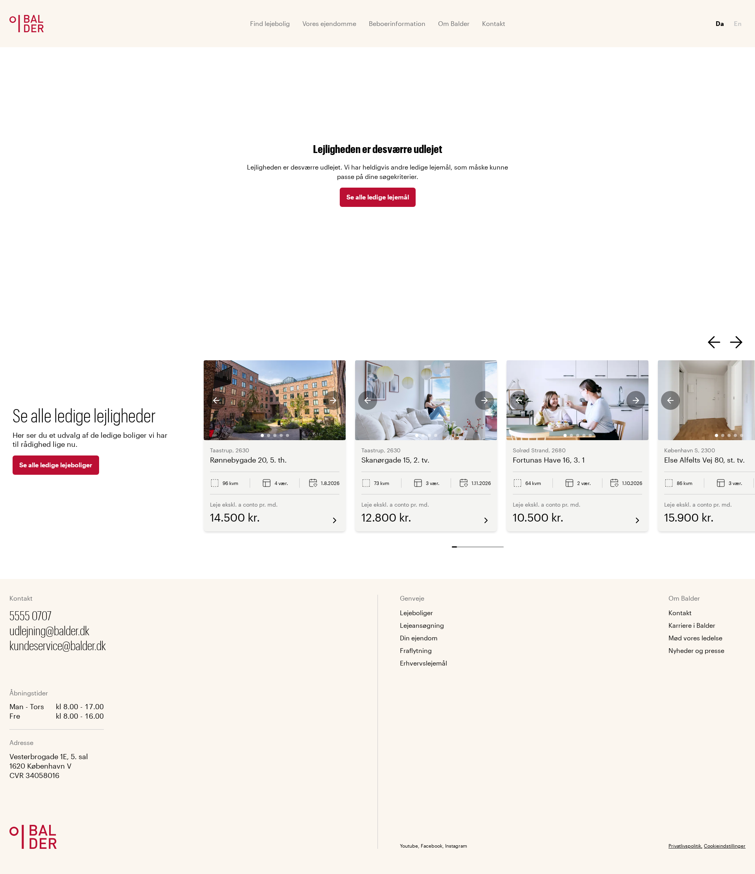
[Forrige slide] (714, 342)
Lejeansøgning (422, 625)
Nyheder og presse (696, 650)
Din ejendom (419, 638)
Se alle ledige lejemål (377, 197)
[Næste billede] (333, 400)
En (738, 23)
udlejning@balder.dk (49, 630)
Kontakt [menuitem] (493, 23)
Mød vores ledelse (695, 638)
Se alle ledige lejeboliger (55, 464)
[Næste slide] (736, 342)
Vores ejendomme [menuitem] (329, 23)
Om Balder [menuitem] (454, 23)
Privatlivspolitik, (685, 845)
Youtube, (409, 845)
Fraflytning (416, 650)
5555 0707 (30, 615)
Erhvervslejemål (423, 663)
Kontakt (680, 612)
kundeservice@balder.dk (57, 645)
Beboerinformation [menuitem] (397, 23)
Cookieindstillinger (725, 845)
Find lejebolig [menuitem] (270, 23)
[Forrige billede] (216, 400)
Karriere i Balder (691, 625)
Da (720, 23)
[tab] (262, 435)
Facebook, (432, 845)
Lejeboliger (416, 612)
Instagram (456, 845)
